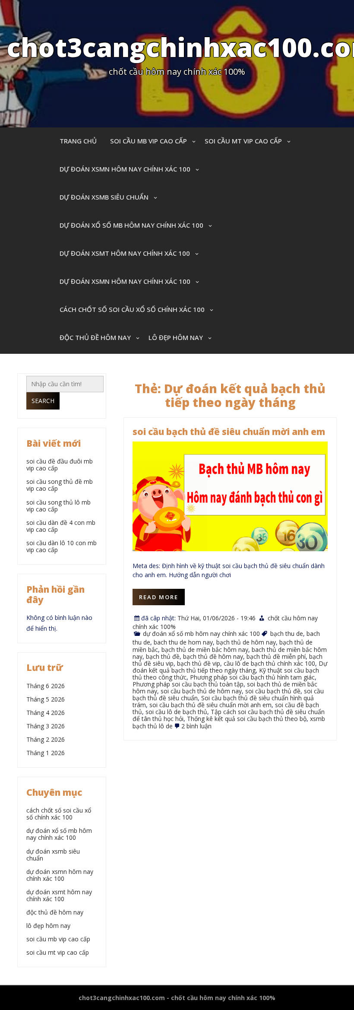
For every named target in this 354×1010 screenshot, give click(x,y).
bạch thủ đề (163, 656)
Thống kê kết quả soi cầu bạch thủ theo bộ (247, 719)
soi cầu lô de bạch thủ (176, 712)
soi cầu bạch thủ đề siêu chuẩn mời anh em (229, 432)
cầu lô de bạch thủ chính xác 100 (269, 663)
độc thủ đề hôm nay (95, 337)
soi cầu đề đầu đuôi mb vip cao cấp (59, 464)
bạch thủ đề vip (198, 663)
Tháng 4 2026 (45, 712)
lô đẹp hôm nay (176, 337)
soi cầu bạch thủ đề (272, 691)
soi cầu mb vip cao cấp (148, 141)
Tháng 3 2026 (45, 726)
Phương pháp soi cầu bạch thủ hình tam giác (252, 677)
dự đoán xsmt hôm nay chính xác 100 (125, 253)
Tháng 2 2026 (45, 739)
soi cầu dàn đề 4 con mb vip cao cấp (60, 526)
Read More (158, 597)
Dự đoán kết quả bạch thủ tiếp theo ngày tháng (230, 666)
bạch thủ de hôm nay (246, 642)
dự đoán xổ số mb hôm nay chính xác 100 (131, 225)
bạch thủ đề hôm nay (213, 656)
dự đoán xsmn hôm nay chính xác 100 (125, 169)
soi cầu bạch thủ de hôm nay (201, 691)
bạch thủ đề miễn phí (276, 656)
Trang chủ (78, 141)
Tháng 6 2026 (45, 686)
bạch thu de (286, 633)
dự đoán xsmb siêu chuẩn (104, 197)
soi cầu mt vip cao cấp (243, 141)
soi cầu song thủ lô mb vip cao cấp (58, 505)
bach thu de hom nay (183, 642)
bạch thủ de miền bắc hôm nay (204, 649)
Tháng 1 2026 (45, 753)
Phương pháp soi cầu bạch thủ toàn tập (188, 684)
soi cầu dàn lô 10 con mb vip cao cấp (61, 546)
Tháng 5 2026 (45, 699)
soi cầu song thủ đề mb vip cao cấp (59, 484)
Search (43, 401)
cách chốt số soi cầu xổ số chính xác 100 (132, 309)
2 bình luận (196, 726)
